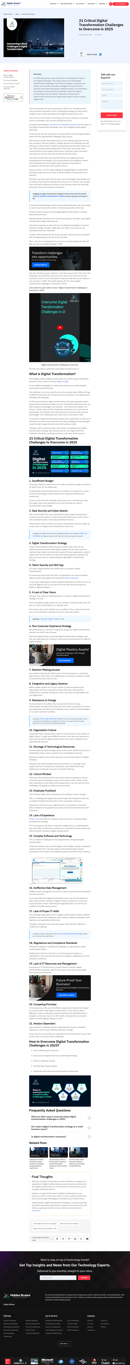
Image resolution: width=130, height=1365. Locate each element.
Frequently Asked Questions (9, 87)
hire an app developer (48, 718)
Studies (32, 819)
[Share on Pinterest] (69, 1238)
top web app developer (69, 933)
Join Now (84, 1278)
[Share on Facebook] (57, 1238)
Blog (17, 14)
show (38, 819)
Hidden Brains (8, 14)
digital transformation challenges (69, 1223)
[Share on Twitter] (63, 1238)
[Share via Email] (87, 1238)
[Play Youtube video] (60, 327)
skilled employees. (71, 578)
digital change (62, 381)
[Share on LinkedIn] (75, 1238)
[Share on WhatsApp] (81, 1238)
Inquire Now (112, 115)
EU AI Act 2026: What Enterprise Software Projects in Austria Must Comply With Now (77, 1163)
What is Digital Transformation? (9, 76)
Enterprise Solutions (28, 14)
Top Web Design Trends (49, 619)
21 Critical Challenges (11, 80)
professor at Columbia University (64, 124)
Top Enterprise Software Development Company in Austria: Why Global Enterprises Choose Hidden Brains (58, 1164)
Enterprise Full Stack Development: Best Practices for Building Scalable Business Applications (37, 1164)
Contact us (36, 1210)
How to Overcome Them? (12, 83)
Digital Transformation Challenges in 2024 (45, 1228)
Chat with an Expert (66, 995)
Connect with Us (40, 265)
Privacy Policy (115, 124)
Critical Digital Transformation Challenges (44, 1223)
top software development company (51, 196)
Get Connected (64, 660)
